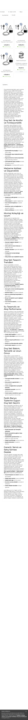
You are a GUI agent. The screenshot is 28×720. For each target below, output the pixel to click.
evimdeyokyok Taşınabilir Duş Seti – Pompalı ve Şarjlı (21, 41)
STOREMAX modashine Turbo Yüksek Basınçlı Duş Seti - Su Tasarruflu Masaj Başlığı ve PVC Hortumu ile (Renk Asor (21, 64)
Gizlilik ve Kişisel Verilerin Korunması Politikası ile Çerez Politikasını (14, 716)
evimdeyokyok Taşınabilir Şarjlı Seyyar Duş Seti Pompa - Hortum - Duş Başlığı (7, 41)
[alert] (14, 715)
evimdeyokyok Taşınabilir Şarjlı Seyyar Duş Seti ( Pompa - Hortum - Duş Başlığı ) (7, 71)
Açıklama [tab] (5, 84)
